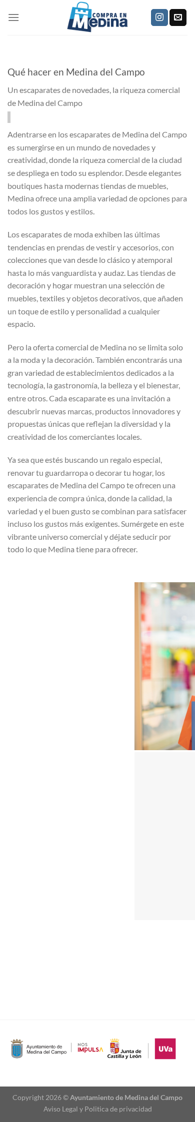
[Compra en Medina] (97, 17)
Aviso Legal (61, 1109)
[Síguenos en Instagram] (159, 17)
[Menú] (14, 17)
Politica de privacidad (118, 1109)
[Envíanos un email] (178, 17)
